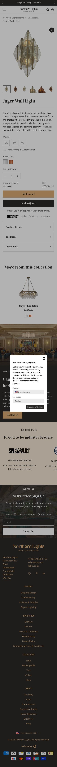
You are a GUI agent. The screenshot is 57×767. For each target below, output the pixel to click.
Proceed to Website (35, 407)
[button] (44, 358)
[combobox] (22, 392)
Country (16, 388)
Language (17, 397)
